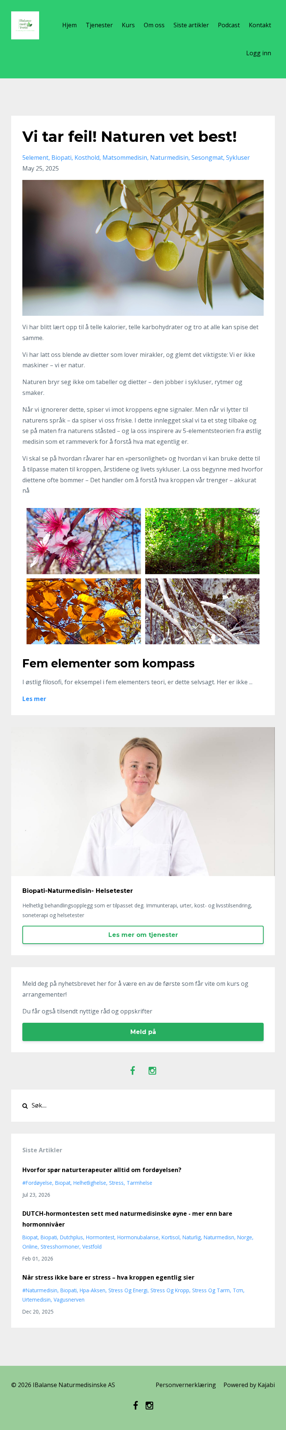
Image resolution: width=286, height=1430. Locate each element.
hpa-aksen (92, 1290)
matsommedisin (124, 157)
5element (35, 157)
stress (116, 1182)
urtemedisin (36, 1299)
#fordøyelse (37, 1182)
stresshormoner (60, 1246)
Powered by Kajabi (249, 1385)
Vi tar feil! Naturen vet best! (129, 136)
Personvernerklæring (186, 1385)
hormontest (100, 1237)
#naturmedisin (39, 1290)
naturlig (191, 1237)
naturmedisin (169, 157)
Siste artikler (191, 25)
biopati (61, 157)
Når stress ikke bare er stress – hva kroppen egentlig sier (108, 1277)
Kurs (128, 25)
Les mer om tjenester (143, 934)
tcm (238, 1290)
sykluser (238, 157)
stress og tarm (211, 1290)
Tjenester (99, 25)
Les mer (34, 699)
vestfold (92, 1246)
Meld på (143, 1031)
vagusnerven (69, 1299)
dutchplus (71, 1237)
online (30, 1246)
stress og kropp (169, 1290)
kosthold (86, 157)
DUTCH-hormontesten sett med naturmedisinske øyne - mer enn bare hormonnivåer (127, 1218)
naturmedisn (219, 1237)
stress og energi (127, 1290)
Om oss (154, 25)
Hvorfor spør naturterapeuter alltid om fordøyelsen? (101, 1170)
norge (244, 1237)
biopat (62, 1182)
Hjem (69, 25)
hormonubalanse (138, 1237)
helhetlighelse (89, 1182)
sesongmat (207, 157)
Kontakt (260, 25)
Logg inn (258, 53)
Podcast (229, 25)
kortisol (170, 1237)
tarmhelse (139, 1182)
